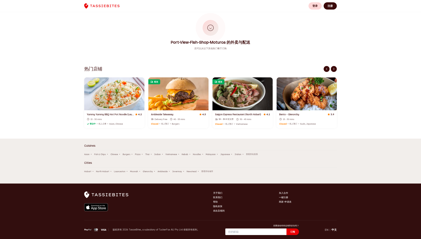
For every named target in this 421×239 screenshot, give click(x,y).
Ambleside (163, 171)
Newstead (192, 171)
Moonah (134, 171)
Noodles (197, 154)
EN (326, 229)
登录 (315, 5)
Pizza (137, 154)
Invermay (177, 171)
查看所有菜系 (252, 154)
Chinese (114, 154)
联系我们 (217, 197)
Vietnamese (171, 154)
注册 (330, 5)
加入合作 (283, 192)
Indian (157, 154)
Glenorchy (148, 171)
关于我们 (217, 192)
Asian (86, 154)
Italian (238, 154)
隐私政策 (217, 206)
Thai (147, 154)
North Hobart (102, 171)
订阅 (292, 231)
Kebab (185, 154)
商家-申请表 (285, 201)
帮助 (215, 201)
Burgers (126, 154)
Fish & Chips (100, 154)
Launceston (119, 171)
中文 (334, 229)
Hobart (87, 171)
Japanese (225, 154)
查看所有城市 (207, 171)
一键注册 (283, 197)
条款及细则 (219, 210)
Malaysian (211, 154)
